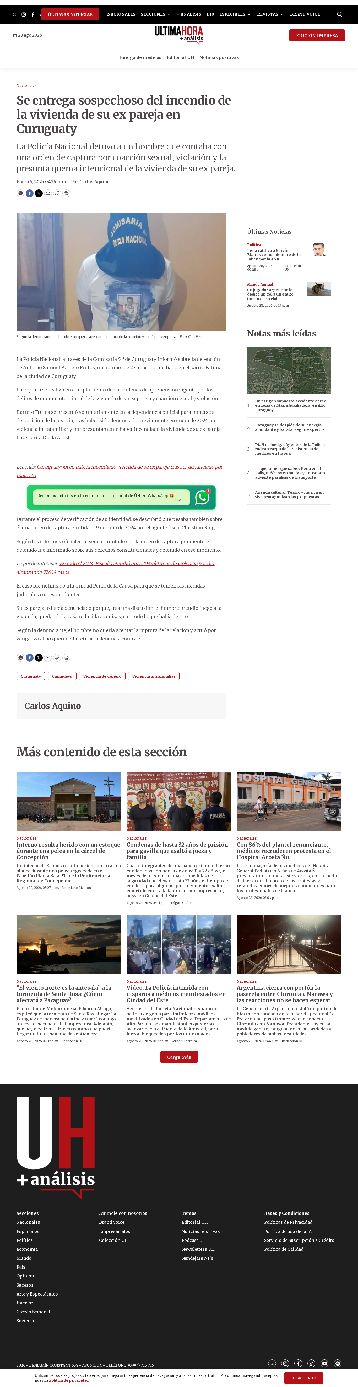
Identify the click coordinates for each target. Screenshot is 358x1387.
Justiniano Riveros (76, 888)
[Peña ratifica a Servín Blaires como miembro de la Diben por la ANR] (319, 249)
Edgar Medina (182, 903)
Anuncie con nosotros (123, 1213)
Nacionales (27, 86)
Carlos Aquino (52, 706)
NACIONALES (121, 14)
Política (254, 245)
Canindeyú (62, 676)
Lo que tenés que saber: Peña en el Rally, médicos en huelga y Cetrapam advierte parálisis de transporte (290, 473)
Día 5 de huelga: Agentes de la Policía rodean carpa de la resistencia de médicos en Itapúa (290, 449)
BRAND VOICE (305, 14)
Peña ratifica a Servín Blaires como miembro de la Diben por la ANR (274, 255)
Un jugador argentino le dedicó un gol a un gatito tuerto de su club (270, 294)
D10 (210, 14)
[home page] (179, 35)
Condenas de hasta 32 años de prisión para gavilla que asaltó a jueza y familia (177, 851)
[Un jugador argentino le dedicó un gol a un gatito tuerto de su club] (319, 289)
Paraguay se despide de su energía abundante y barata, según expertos (290, 427)
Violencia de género (102, 676)
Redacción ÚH (293, 267)
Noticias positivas (219, 57)
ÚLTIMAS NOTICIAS (70, 14)
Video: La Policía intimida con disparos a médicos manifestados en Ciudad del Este (176, 994)
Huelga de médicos (140, 57)
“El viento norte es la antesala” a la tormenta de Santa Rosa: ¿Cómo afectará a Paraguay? (64, 994)
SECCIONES (153, 14)
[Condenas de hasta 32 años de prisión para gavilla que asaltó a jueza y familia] (179, 801)
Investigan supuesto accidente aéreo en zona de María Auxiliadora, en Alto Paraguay (290, 405)
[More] (169, 14)
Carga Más (179, 1057)
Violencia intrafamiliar (153, 676)
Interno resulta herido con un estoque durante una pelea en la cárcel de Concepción (68, 851)
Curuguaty (31, 676)
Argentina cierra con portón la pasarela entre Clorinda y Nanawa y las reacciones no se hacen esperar (285, 994)
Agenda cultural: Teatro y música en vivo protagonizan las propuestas (289, 494)
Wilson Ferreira (184, 1041)
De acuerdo (303, 1378)
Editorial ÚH (180, 57)
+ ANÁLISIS (189, 14)
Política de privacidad (69, 1380)
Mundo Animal (260, 284)
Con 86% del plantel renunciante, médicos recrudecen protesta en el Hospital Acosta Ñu (284, 851)
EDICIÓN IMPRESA (317, 35)
